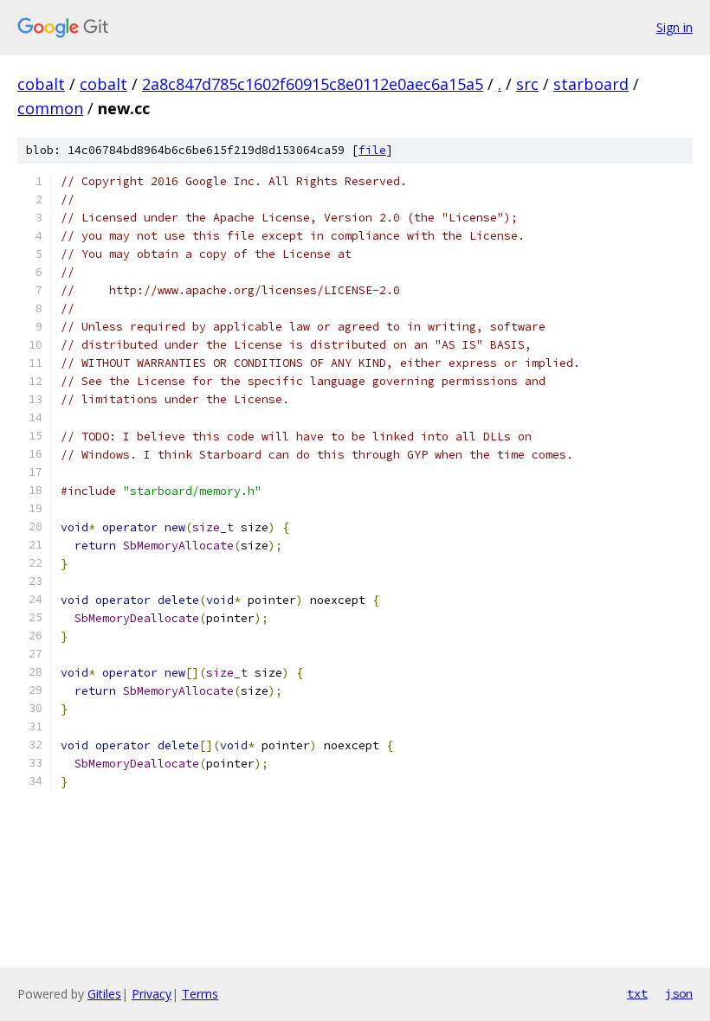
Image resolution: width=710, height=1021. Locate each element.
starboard (591, 84)
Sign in (674, 27)
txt (637, 993)
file (372, 150)
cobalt (41, 84)
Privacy (151, 994)
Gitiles (104, 994)
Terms (200, 994)
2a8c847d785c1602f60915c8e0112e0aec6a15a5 (312, 84)
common (50, 108)
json (679, 993)
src (527, 84)
